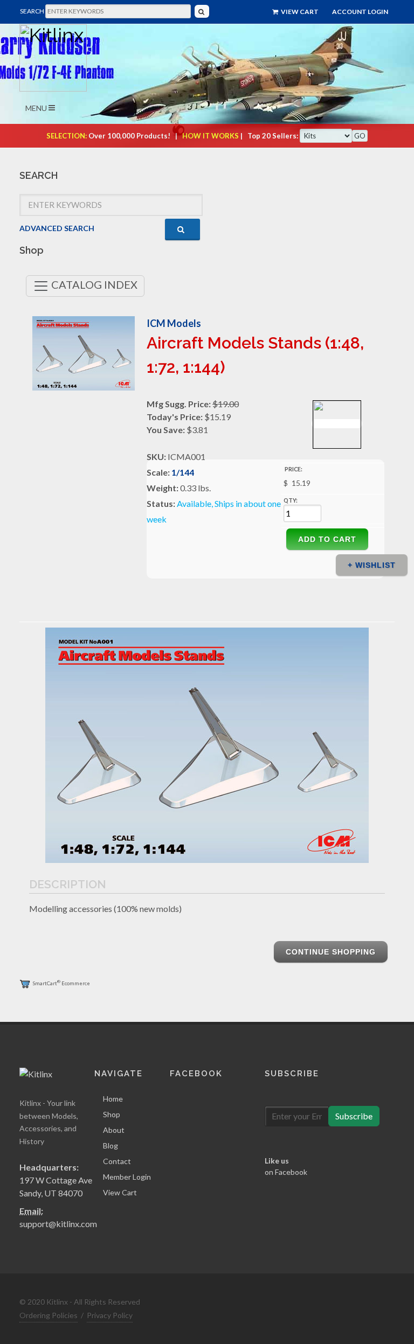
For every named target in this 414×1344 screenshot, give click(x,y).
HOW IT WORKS (210, 135)
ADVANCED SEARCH (56, 228)
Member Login (127, 1176)
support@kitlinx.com (58, 1223)
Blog (110, 1145)
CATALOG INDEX (93, 284)
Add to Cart (327, 539)
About (114, 1129)
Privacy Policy (110, 1315)
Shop (111, 1114)
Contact (117, 1161)
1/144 (182, 472)
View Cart (299, 12)
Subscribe (353, 1116)
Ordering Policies (48, 1315)
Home (113, 1098)
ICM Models (174, 323)
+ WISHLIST (372, 565)
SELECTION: (66, 135)
